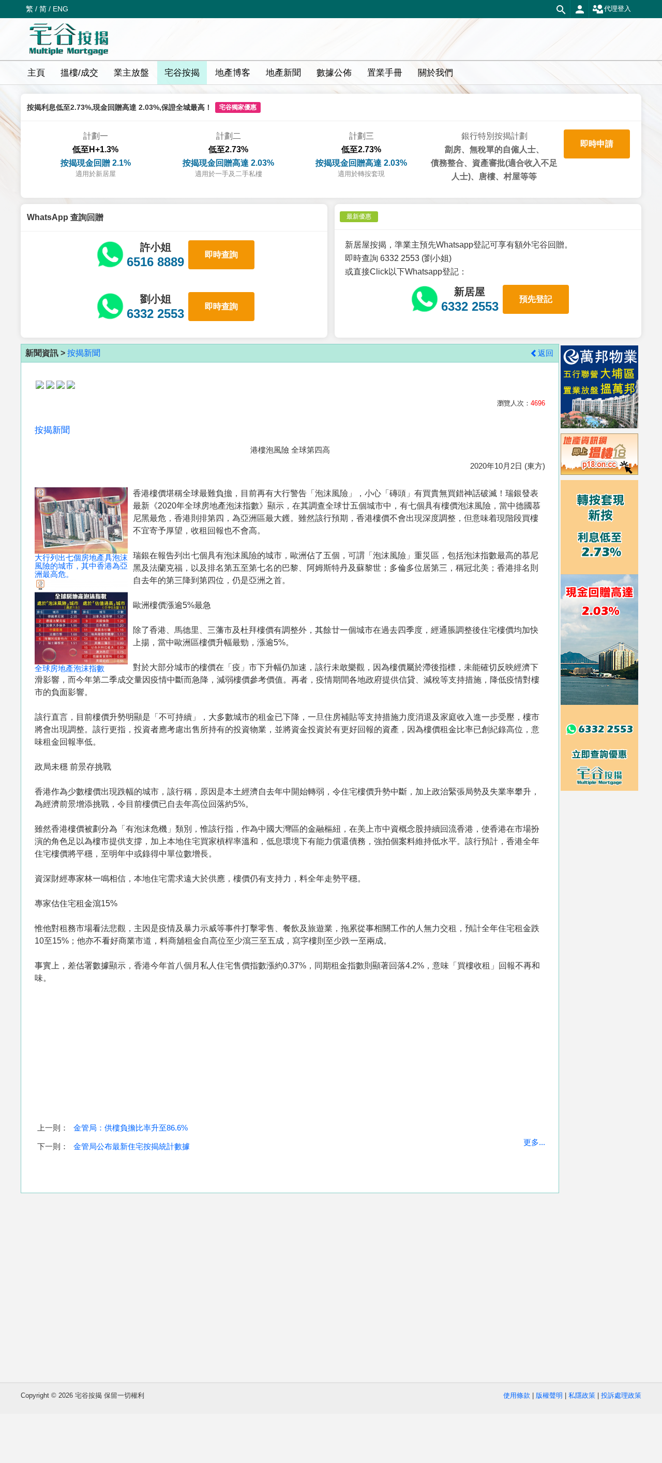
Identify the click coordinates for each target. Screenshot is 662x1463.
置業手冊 (384, 73)
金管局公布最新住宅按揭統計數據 (131, 1146)
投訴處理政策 (621, 1395)
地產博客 (232, 73)
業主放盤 (131, 73)
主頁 (36, 73)
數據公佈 (334, 73)
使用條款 (516, 1395)
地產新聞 (283, 73)
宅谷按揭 (182, 73)
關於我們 (435, 73)
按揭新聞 (83, 353)
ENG (60, 9)
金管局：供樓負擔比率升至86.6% (130, 1127)
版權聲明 (549, 1395)
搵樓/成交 (79, 73)
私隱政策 (581, 1395)
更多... (534, 1142)
